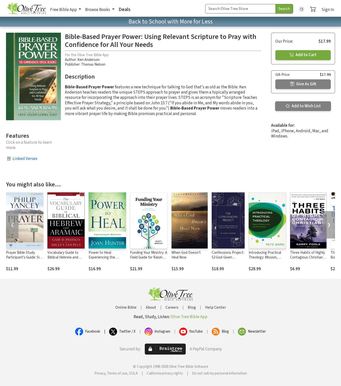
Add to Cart (306, 55)
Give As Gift (305, 84)
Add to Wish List (306, 106)
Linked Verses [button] (24, 159)
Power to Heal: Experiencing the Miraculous (102, 257)
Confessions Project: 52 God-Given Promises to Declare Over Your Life (228, 259)
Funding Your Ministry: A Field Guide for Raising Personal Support (148, 257)
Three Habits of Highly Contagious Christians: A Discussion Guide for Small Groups (307, 259)
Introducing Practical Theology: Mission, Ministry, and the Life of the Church (267, 259)
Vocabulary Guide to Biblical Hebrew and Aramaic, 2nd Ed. (62, 257)
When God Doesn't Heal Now (186, 255)
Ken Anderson (88, 59)
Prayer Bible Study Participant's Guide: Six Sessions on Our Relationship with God (23, 259)
